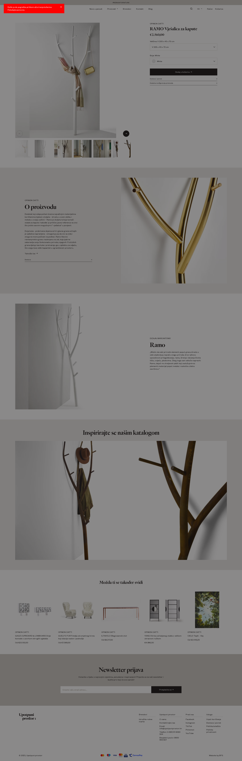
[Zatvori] (61, 7)
